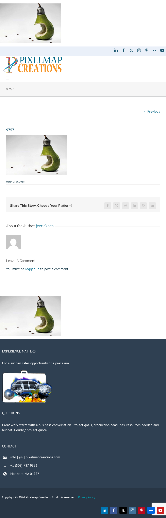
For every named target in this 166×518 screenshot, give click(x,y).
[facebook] (124, 50)
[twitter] (131, 50)
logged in (32, 269)
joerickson (45, 225)
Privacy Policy (86, 497)
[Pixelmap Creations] (32, 58)
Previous (153, 111)
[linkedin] (116, 50)
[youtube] (162, 50)
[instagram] (139, 50)
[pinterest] (147, 50)
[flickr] (154, 50)
